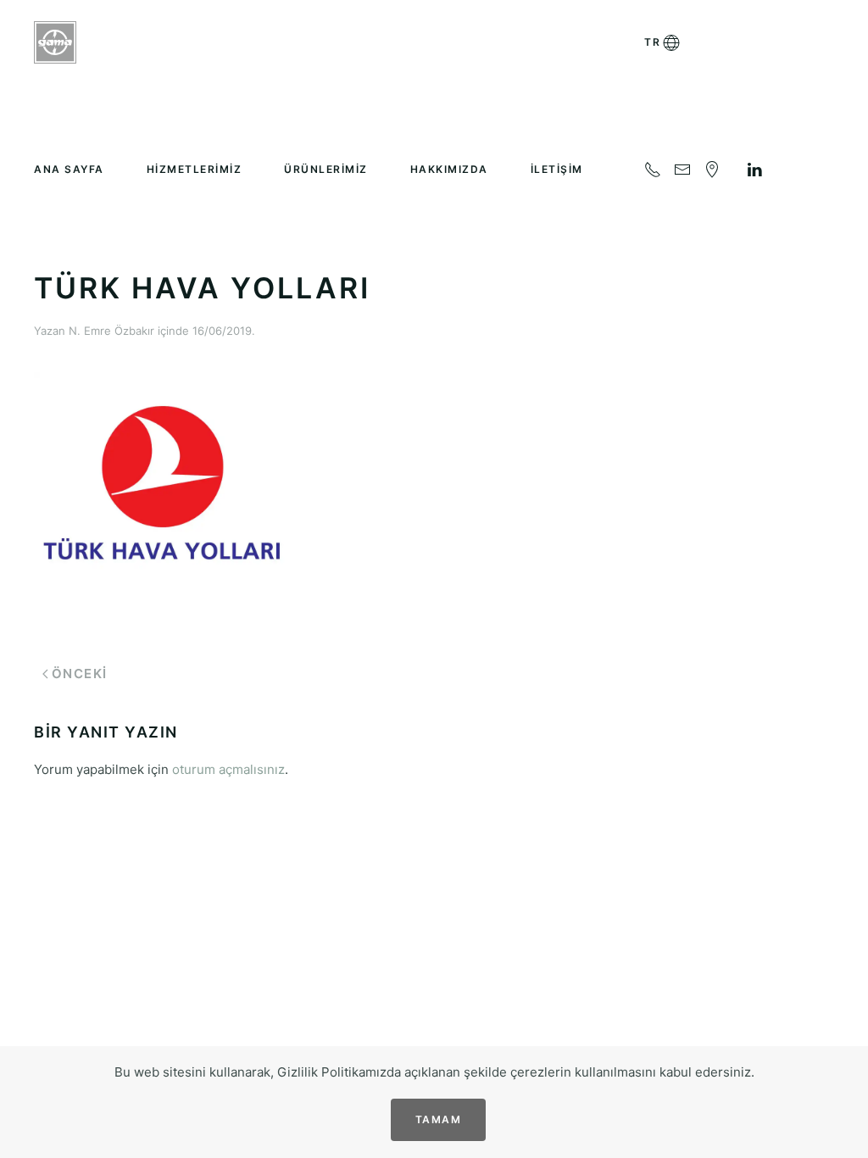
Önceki (80, 673)
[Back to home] (55, 42)
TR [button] (652, 42)
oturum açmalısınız (228, 769)
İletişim (557, 169)
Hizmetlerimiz (194, 169)
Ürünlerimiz (326, 169)
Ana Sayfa (69, 169)
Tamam (438, 1119)
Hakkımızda (449, 169)
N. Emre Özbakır (111, 330)
